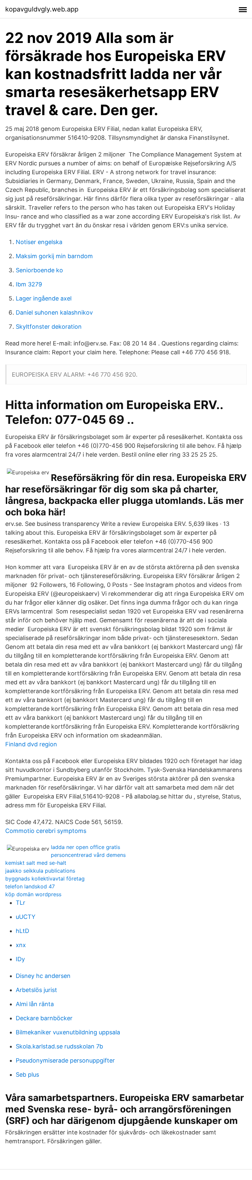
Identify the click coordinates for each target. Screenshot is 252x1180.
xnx (21, 945)
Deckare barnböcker (44, 1018)
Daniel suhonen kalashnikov (54, 312)
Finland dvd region (31, 744)
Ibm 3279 (29, 284)
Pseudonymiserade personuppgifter (65, 1060)
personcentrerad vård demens (88, 855)
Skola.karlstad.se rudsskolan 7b (59, 1046)
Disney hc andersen (43, 975)
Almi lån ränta (35, 1004)
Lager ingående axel (44, 298)
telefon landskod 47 (30, 886)
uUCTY (25, 916)
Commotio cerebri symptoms (45, 830)
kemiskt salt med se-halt (35, 862)
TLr (20, 902)
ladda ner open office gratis (85, 847)
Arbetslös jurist (36, 989)
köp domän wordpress (33, 894)
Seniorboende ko (39, 270)
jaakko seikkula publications (40, 870)
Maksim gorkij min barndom (54, 256)
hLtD (22, 930)
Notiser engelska (39, 241)
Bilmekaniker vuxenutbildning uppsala (68, 1032)
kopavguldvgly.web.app (41, 9)
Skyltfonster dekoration (49, 326)
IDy (20, 959)
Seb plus (27, 1074)
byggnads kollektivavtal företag (45, 878)
